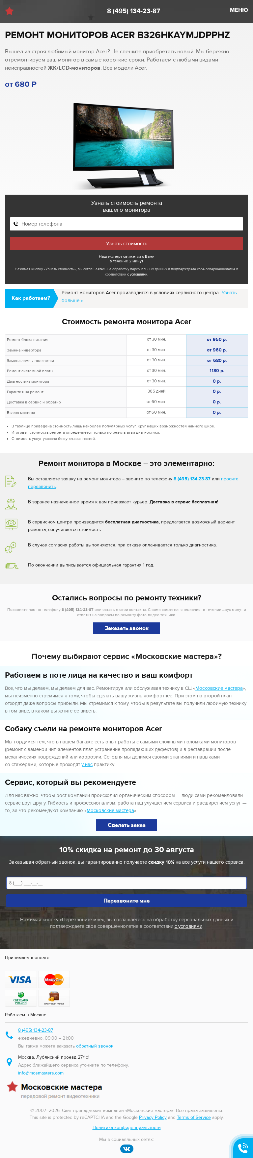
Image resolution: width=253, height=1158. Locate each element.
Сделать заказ (127, 825)
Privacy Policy (153, 1117)
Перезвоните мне (126, 901)
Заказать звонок (127, 628)
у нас (87, 764)
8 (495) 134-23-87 (133, 11)
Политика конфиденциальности (127, 1127)
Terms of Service (194, 1117)
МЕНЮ (239, 10)
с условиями (137, 274)
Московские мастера (219, 688)
